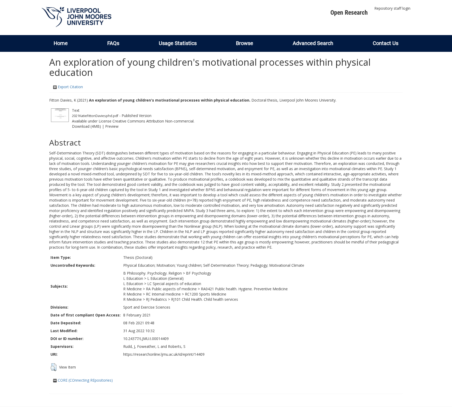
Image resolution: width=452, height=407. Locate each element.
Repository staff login (392, 8)
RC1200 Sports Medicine (205, 294)
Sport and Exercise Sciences (146, 307)
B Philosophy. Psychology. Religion (152, 273)
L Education (133, 278)
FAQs (113, 43)
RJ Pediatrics (156, 299)
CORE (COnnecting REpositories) (85, 380)
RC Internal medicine (163, 294)
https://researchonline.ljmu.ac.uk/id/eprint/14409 (164, 354)
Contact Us (385, 43)
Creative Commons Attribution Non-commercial (153, 121)
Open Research (349, 12)
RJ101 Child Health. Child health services (204, 299)
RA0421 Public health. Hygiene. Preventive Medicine (244, 288)
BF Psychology (198, 273)
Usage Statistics (178, 43)
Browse (244, 43)
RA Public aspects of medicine (171, 288)
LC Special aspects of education (174, 283)
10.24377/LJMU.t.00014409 (146, 338)
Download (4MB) (86, 126)
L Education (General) (165, 278)
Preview (111, 126)
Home (61, 43)
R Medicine (132, 288)
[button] (53, 367)
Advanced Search (313, 43)
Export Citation (70, 86)
